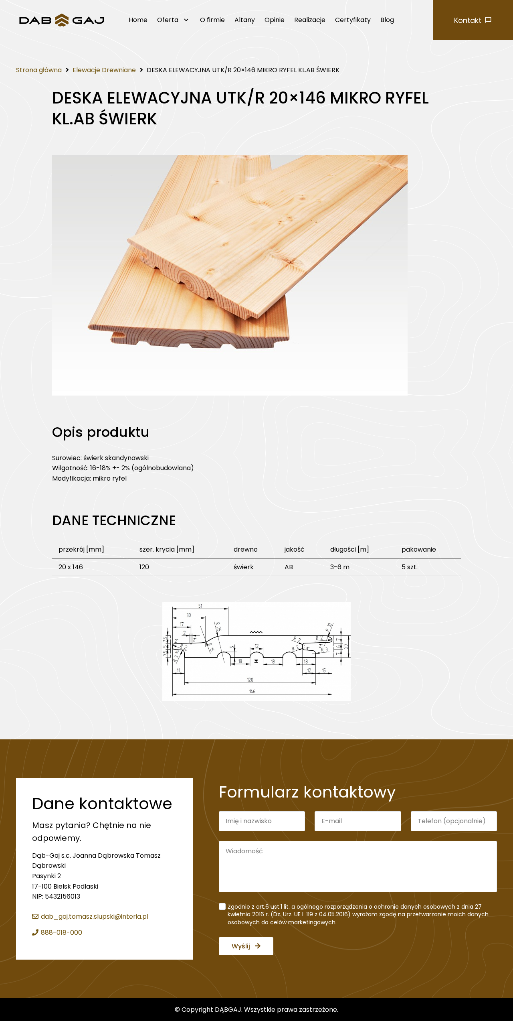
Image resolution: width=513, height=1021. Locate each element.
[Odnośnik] (62, 20)
